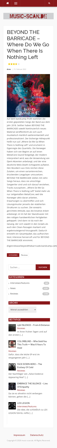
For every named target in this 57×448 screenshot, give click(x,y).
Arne (9, 69)
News (13, 288)
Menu (14, 3)
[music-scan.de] (28, 15)
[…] (21, 334)
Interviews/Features (20, 283)
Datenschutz (36, 435)
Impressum (19, 435)
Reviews (24, 255)
